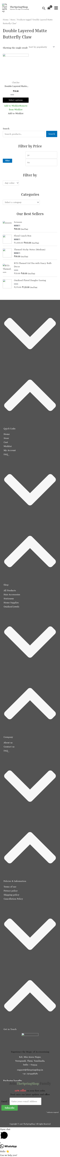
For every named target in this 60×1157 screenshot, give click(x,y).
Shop (6, 584)
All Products (9, 590)
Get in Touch (9, 1029)
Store (12, 19)
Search (6, 128)
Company (8, 737)
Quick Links (9, 428)
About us (8, 742)
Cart (5, 442)
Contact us (9, 746)
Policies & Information (14, 881)
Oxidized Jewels (11, 606)
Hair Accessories (11, 594)
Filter (7, 161)
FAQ (5, 454)
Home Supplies (11, 602)
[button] (30, 366)
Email (5, 1101)
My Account (9, 450)
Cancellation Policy (13, 898)
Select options (16, 100)
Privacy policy (10, 890)
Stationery (8, 598)
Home (5, 19)
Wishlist (7, 446)
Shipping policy (11, 894)
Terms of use (9, 886)
